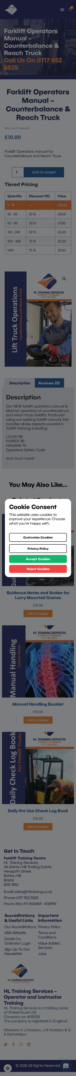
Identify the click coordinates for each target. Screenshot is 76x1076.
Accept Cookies (38, 559)
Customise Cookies (38, 537)
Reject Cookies (38, 569)
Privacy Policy (38, 548)
